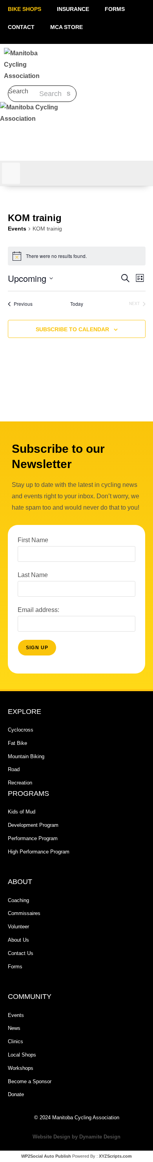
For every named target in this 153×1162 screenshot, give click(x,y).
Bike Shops (24, 9)
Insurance (73, 9)
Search (18, 91)
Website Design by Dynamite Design (76, 1137)
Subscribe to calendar (72, 329)
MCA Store (66, 27)
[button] (23, 132)
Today (76, 304)
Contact (21, 27)
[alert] (77, 256)
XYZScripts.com (115, 1156)
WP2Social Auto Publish (46, 1156)
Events (17, 228)
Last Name (33, 575)
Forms (115, 9)
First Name (33, 540)
